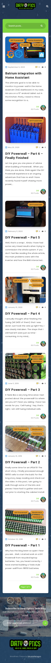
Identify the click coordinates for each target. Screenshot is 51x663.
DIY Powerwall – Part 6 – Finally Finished (24, 156)
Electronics (37, 280)
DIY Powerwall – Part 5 (22, 237)
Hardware (37, 285)
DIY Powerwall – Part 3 (22, 390)
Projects (25, 45)
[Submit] (42, 25)
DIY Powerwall (17, 40)
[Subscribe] (45, 623)
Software (38, 45)
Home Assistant (35, 40)
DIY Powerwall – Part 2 (22, 462)
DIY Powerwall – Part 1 (22, 545)
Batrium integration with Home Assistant (23, 75)
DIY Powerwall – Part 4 (22, 313)
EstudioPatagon (34, 656)
